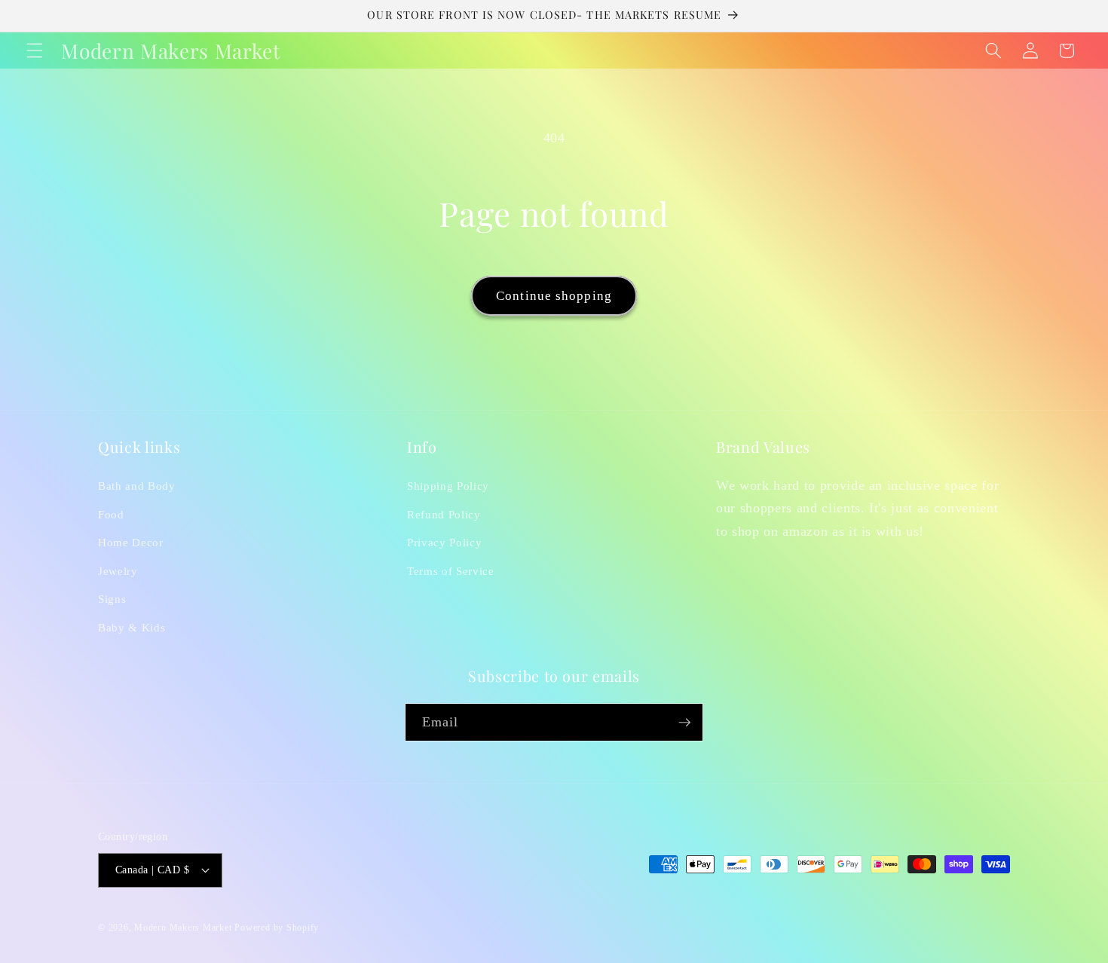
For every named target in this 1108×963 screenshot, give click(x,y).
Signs (112, 598)
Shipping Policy (448, 485)
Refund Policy (444, 514)
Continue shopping (554, 296)
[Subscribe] (684, 722)
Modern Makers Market (182, 927)
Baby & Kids (131, 627)
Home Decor (131, 542)
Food (111, 514)
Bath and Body (137, 485)
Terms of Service (450, 570)
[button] (35, 50)
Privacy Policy (444, 542)
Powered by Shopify (276, 927)
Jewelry (118, 570)
